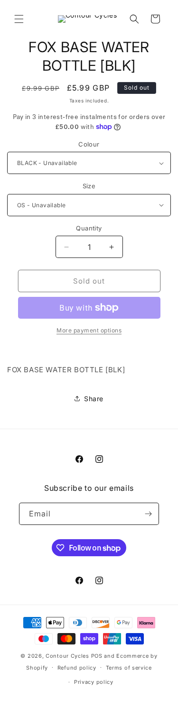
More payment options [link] (89, 330)
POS (97, 656)
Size (89, 186)
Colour (88, 144)
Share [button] (93, 399)
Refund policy (76, 667)
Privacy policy (93, 682)
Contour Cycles (67, 656)
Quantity (89, 228)
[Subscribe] (148, 514)
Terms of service (129, 667)
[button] (19, 19)
